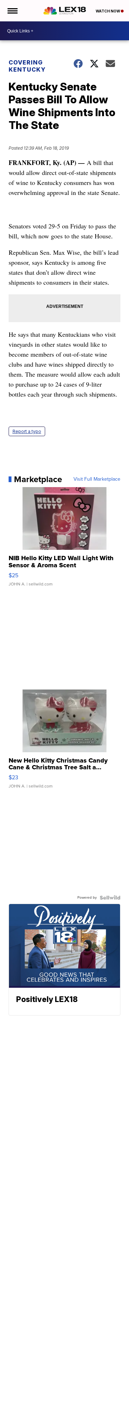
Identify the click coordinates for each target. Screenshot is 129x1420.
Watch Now (108, 11)
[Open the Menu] (12, 11)
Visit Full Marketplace (96, 479)
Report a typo (27, 431)
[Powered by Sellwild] (110, 897)
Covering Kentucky (27, 66)
